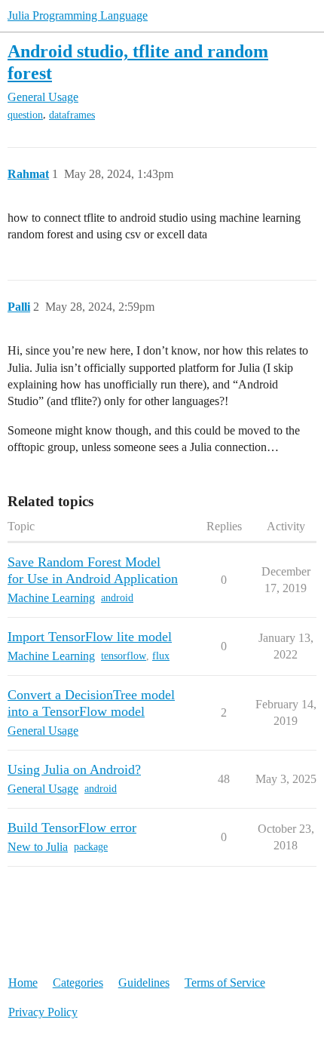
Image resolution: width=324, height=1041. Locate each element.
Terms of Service (225, 982)
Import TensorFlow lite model (90, 636)
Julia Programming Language (78, 15)
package (91, 846)
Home (23, 982)
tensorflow (123, 656)
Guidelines (144, 982)
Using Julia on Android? (74, 769)
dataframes (72, 115)
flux (161, 656)
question (25, 115)
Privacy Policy (43, 1012)
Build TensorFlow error (72, 827)
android (117, 597)
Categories (78, 982)
